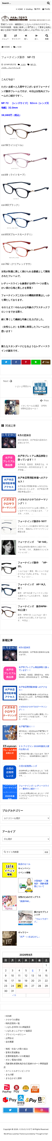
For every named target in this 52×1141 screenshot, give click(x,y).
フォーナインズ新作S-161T (32, 521)
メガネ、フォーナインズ (10, 68)
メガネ (19, 47)
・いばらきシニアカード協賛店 (18, 1030)
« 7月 (14, 995)
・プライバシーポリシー (15, 1034)
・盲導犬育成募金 (12, 1052)
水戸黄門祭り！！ (27, 726)
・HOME (8, 1016)
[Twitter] (6, 362)
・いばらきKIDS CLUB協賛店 (17, 1027)
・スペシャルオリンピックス (17, 1071)
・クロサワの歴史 (12, 1019)
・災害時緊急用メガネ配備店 (17, 1056)
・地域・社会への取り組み (16, 1048)
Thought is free (41, 1134)
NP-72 (33, 64)
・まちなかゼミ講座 (13, 1078)
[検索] (48, 3)
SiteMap (29, 9)
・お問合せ (9, 1038)
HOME (20, 9)
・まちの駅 (9, 1074)
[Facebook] (16, 362)
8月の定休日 (24, 435)
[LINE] (35, 362)
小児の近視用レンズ (28, 766)
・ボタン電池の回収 (13, 1059)
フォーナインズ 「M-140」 (33, 541)
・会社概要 (9, 1041)
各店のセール (24, 864)
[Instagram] (41, 1110)
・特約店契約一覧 (12, 1023)
